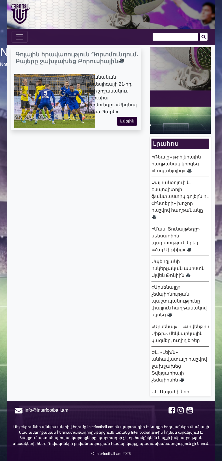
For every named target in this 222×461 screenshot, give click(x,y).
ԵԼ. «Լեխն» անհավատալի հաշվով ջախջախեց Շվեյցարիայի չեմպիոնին (179, 366)
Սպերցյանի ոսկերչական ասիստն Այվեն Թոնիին (178, 268)
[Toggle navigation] (20, 37)
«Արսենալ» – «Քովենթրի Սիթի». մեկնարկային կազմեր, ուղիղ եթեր (180, 333)
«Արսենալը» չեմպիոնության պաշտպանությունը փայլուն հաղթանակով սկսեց (179, 301)
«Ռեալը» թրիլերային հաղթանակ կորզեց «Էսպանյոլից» (176, 163)
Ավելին (127, 121)
